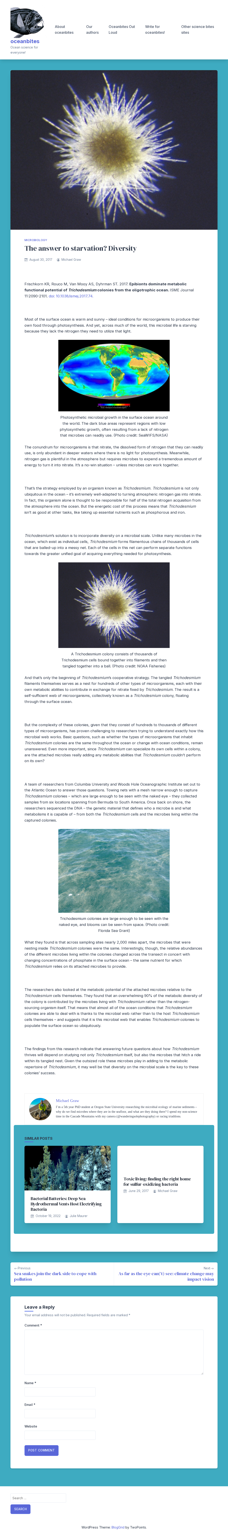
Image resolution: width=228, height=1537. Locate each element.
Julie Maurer (79, 1216)
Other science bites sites (197, 29)
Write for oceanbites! (155, 29)
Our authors (92, 29)
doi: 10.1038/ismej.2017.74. (71, 296)
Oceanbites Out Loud (122, 29)
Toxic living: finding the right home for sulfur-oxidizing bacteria (157, 1181)
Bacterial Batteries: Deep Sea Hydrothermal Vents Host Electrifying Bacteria (66, 1204)
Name (30, 1383)
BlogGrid (118, 1527)
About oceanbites (64, 29)
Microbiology (35, 240)
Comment (33, 1325)
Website (30, 1426)
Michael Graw (71, 259)
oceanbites (24, 41)
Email (29, 1405)
